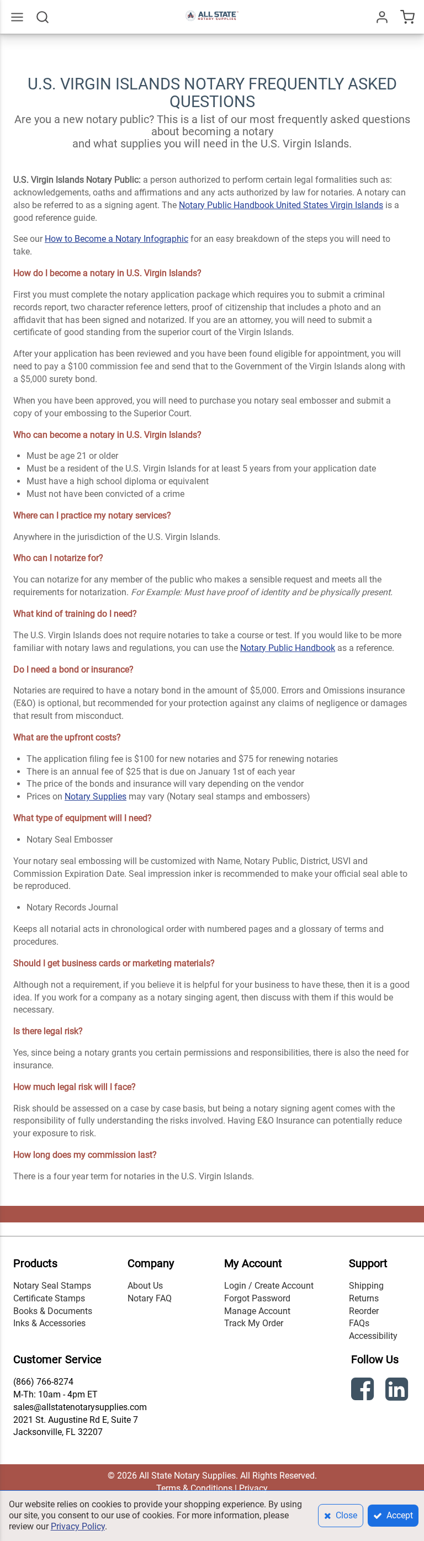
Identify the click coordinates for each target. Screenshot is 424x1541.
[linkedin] (398, 1391)
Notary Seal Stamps (52, 1285)
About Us (145, 1285)
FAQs (359, 1323)
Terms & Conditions (194, 1488)
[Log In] (382, 17)
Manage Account (257, 1311)
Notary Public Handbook (287, 648)
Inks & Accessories (49, 1323)
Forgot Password (257, 1298)
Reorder (364, 1311)
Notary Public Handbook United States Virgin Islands (281, 205)
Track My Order (253, 1323)
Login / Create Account (269, 1285)
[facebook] (364, 1391)
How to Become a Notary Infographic (116, 239)
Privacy (253, 1488)
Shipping (366, 1285)
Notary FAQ (150, 1298)
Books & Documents (52, 1311)
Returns (364, 1298)
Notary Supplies (95, 796)
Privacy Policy (78, 1526)
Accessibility (373, 1336)
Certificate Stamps (49, 1298)
